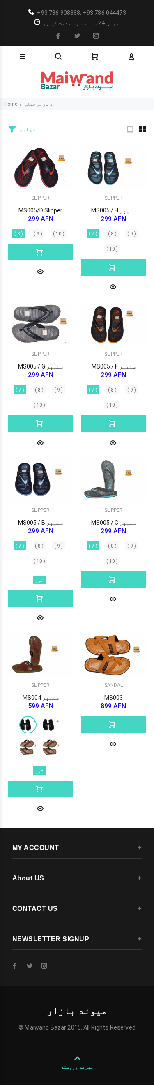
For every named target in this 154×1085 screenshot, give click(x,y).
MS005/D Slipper (40, 210)
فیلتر (27, 129)
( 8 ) (18, 234)
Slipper (40, 198)
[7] (51, 747)
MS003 (113, 697)
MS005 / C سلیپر (113, 522)
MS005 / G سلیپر (40, 366)
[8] (28, 724)
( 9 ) (38, 234)
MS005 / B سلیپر (40, 522)
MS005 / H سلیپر (113, 210)
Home (10, 104)
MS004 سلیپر (41, 697)
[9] (51, 724)
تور (39, 580)
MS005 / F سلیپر (114, 366)
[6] (28, 747)
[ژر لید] (40, 270)
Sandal (113, 685)
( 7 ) (93, 234)
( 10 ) (58, 234)
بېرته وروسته (77, 1067)
